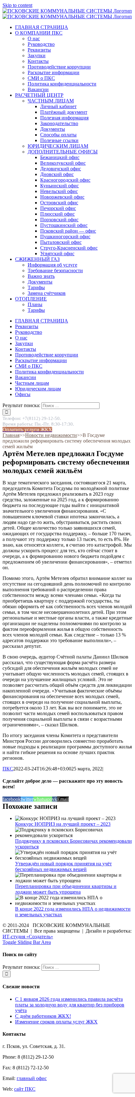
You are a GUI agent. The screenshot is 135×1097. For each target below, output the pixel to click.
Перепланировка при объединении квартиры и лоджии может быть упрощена (65, 889)
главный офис (32, 1078)
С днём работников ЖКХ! (43, 1016)
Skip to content (17, 5)
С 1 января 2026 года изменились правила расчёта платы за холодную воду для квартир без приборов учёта (69, 1004)
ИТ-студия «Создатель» (28, 936)
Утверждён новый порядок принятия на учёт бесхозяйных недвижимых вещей (63, 866)
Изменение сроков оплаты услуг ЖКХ (56, 1021)
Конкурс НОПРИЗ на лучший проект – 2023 (63, 824)
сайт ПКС (24, 1089)
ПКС (8, 768)
